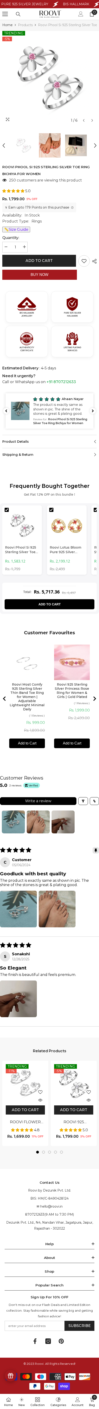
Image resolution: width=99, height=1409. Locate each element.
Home (7, 25)
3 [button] (49, 1152)
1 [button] (37, 1152)
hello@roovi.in (51, 1206)
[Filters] (83, 801)
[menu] (5, 14)
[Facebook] (35, 1341)
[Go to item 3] (63, 821)
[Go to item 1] (13, 821)
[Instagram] (48, 1341)
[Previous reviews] (6, 411)
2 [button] (43, 1152)
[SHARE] (93, 261)
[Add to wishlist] (84, 261)
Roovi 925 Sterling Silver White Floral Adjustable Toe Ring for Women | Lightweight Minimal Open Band (74, 1122)
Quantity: (10, 238)
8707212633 (34, 1214)
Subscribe (79, 1326)
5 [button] (61, 1152)
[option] (49, 78)
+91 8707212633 (61, 382)
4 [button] (55, 1152)
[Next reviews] (93, 411)
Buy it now (39, 275)
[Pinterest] (61, 1341)
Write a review (38, 801)
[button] (84, 120)
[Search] (18, 14)
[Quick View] (40, 1100)
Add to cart (39, 260)
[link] (77, 1401)
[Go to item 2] (38, 821)
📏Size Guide (16, 229)
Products (25, 25)
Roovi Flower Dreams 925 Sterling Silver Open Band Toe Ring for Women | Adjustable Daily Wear (25, 1122)
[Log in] (80, 13)
